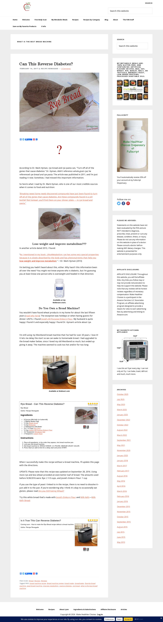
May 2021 (121, 445)
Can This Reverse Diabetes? (46, 63)
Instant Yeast (37, 434)
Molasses (32, 425)
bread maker (69, 583)
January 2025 (122, 415)
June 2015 (121, 537)
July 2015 (120, 532)
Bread (31, 581)
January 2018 (122, 460)
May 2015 (121, 542)
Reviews (44, 581)
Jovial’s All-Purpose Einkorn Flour (57, 319)
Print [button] (87, 428)
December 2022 (123, 420)
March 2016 (122, 491)
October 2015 (122, 517)
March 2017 (122, 466)
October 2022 (122, 425)
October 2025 (122, 394)
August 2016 (122, 476)
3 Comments (66, 69)
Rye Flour (37, 428)
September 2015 (124, 522)
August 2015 (122, 527)
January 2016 (122, 501)
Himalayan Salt (40, 432)
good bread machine (34, 586)
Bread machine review (55, 583)
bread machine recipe (38, 583)
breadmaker (79, 583)
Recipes (37, 581)
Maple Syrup (33, 423)
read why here (32, 315)
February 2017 (123, 471)
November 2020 (123, 450)
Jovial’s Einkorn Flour (66, 497)
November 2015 (123, 511)
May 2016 (121, 481)
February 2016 (123, 496)
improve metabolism (50, 586)
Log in (100, 614)
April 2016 (121, 486)
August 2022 (122, 430)
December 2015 (123, 506)
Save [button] (84, 428)
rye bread (76, 586)
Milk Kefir (85, 497)
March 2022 (122, 435)
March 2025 (122, 409)
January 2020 (122, 455)
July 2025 (120, 399)
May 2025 (121, 404)
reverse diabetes (65, 586)
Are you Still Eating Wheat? (51, 491)
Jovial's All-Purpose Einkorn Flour (40, 430)
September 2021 (124, 440)
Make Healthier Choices (27, 6)
